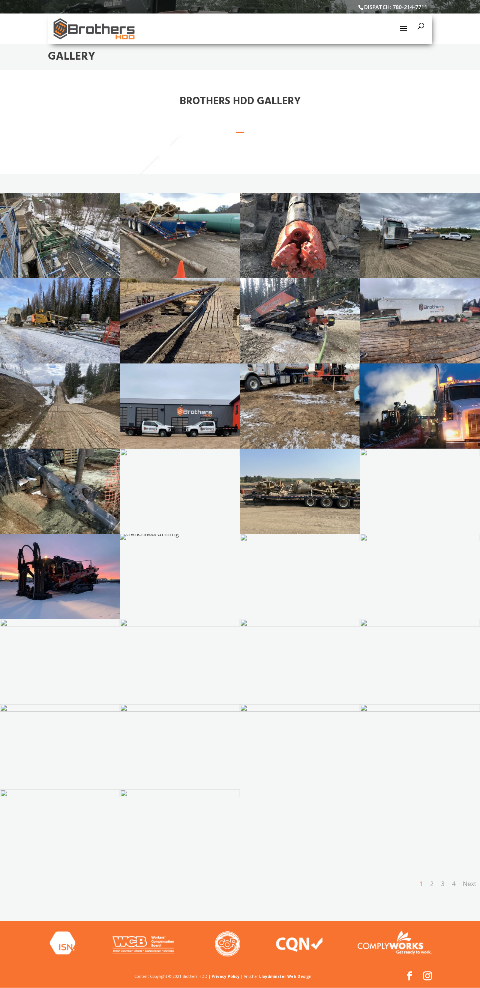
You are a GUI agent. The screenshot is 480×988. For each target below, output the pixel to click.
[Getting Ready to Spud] (300, 275)
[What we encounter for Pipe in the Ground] (60, 794)
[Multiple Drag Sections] (180, 361)
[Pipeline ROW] (60, 446)
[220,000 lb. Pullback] (420, 539)
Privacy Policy (226, 976)
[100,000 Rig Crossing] (300, 446)
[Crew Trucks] (180, 446)
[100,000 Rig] (60, 616)
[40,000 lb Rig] (300, 361)
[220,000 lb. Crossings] (420, 275)
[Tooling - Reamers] (300, 709)
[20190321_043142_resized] (60, 531)
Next (469, 884)
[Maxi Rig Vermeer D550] (420, 453)
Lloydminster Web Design (285, 976)
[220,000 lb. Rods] (420, 624)
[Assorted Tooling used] (180, 275)
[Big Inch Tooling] (300, 531)
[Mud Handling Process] (180, 624)
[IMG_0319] (420, 446)
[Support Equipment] (60, 275)
